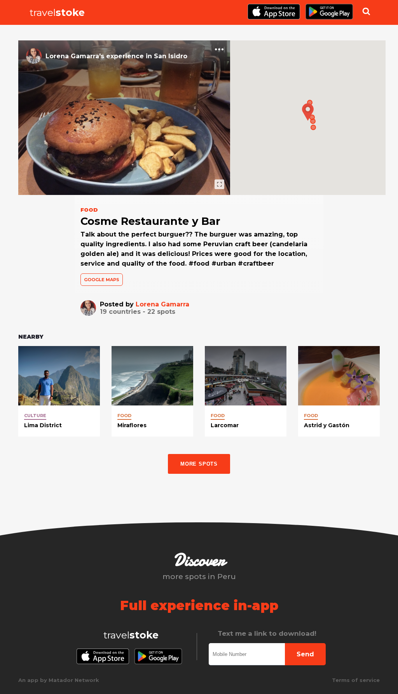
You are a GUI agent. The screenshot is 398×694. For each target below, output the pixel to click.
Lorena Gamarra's (74, 56)
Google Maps (101, 279)
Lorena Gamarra (162, 304)
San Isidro (170, 56)
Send (305, 654)
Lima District (43, 425)
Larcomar (225, 425)
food (124, 415)
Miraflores (132, 425)
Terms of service (356, 680)
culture (35, 415)
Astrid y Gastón (326, 425)
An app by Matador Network (58, 680)
